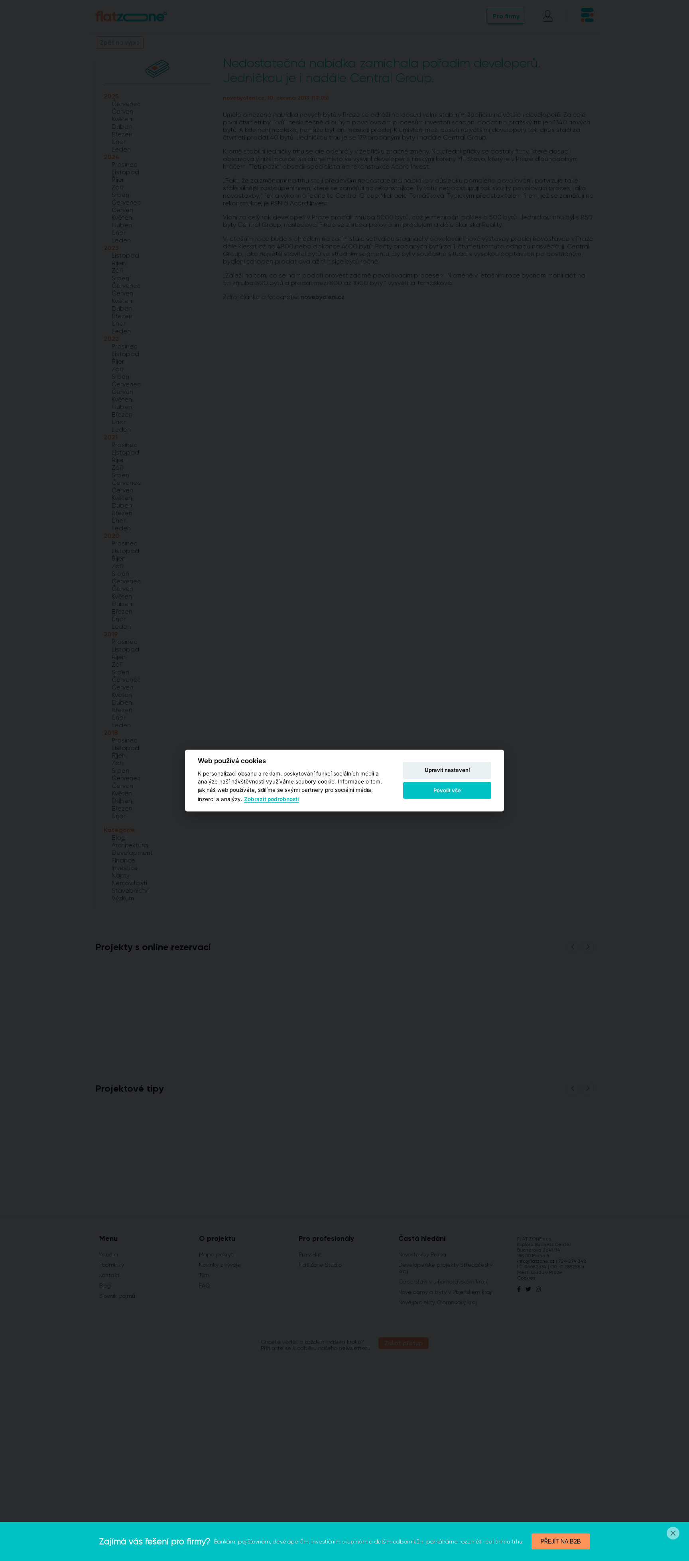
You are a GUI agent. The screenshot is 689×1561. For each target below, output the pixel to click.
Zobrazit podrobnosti (271, 799)
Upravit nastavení (447, 770)
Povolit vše (447, 790)
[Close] (673, 1533)
